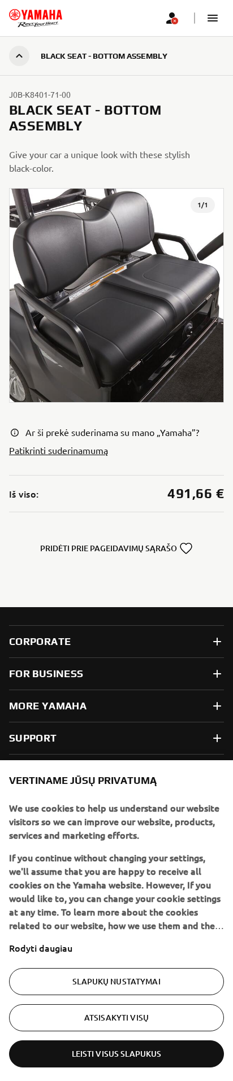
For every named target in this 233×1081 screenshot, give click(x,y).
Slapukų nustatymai (116, 981)
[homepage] (35, 18)
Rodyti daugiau (40, 947)
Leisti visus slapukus (117, 1053)
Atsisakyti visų (116, 1017)
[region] (116, 920)
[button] (212, 18)
